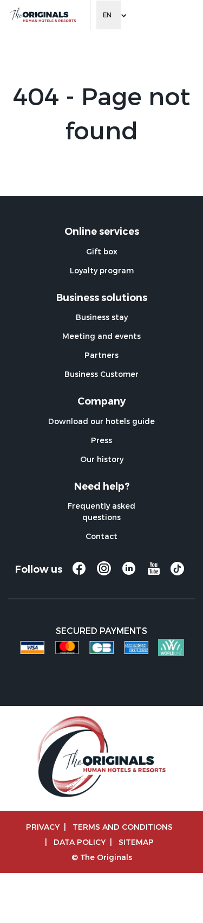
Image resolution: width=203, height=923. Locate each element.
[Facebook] (79, 573)
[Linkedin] (129, 573)
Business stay (102, 317)
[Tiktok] (177, 572)
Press (101, 440)
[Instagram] (104, 573)
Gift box (101, 251)
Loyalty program (102, 270)
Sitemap (136, 842)
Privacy (43, 826)
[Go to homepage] (42, 15)
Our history (101, 459)
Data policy (80, 842)
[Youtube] (154, 573)
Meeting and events (101, 336)
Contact (101, 536)
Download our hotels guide (101, 421)
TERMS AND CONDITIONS (123, 826)
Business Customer (101, 374)
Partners (101, 355)
